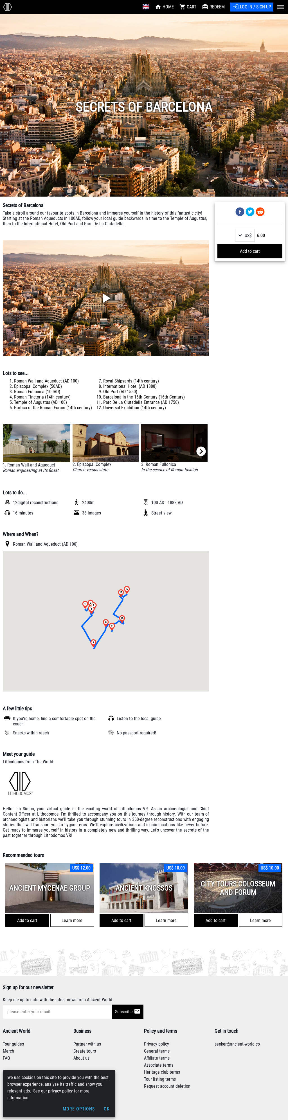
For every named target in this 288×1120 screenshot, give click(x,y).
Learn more (72, 920)
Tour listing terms (160, 1079)
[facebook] (239, 212)
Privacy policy (156, 1044)
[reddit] (260, 212)
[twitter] (250, 212)
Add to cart (250, 251)
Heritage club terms (162, 1072)
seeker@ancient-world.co (237, 1044)
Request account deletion (167, 1086)
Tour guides (13, 1044)
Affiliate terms (157, 1058)
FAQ (6, 1058)
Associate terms (158, 1065)
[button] (245, 235)
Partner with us (87, 1044)
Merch (8, 1051)
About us (81, 1058)
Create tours (84, 1051)
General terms (157, 1051)
